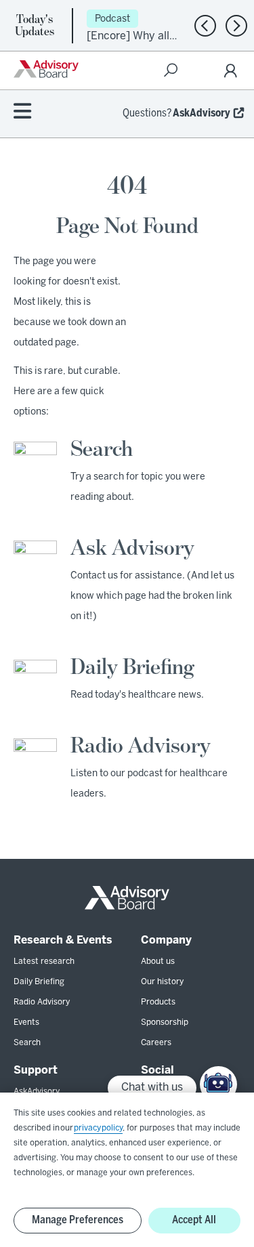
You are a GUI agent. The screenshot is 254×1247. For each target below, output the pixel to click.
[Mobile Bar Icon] (22, 112)
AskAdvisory (201, 113)
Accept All (194, 1220)
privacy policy (98, 1128)
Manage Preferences (77, 1220)
